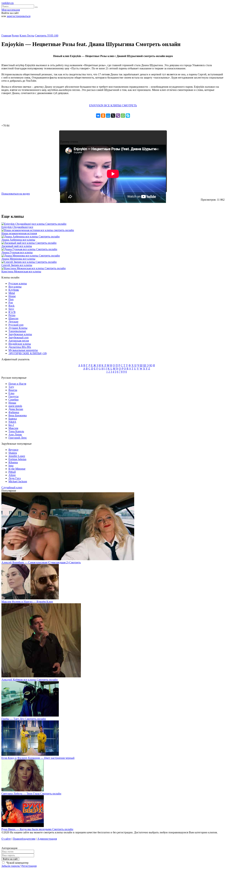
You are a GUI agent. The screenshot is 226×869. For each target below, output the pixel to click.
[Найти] (36, 7)
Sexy (11, 308)
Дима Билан (15, 409)
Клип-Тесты (27, 35)
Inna (10, 465)
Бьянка (12, 418)
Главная (6, 35)
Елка (11, 393)
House (12, 296)
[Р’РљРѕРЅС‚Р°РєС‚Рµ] (98, 115)
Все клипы (15, 286)
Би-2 (11, 424)
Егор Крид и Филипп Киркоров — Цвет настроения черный (38, 757)
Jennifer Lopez (16, 456)
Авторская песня (18, 340)
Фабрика (13, 412)
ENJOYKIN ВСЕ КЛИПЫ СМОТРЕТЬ (113, 105)
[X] (113, 115)
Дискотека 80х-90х (19, 346)
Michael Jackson (17, 481)
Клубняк (13, 289)
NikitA (12, 421)
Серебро (13, 399)
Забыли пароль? (11, 865)
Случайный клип (11, 487)
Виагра (12, 390)
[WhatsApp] (123, 115)
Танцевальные (17, 331)
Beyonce (13, 449)
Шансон (13, 318)
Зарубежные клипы (20, 334)
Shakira (12, 452)
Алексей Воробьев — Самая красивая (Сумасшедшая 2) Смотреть (41, 562)
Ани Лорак (15, 434)
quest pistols (15, 405)
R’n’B (12, 312)
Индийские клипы (19, 343)
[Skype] (128, 115)
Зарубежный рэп (18, 337)
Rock (11, 305)
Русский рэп (15, 324)
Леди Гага (14, 478)
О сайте (6, 838)
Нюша (12, 402)
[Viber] (118, 115)
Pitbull (12, 471)
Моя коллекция (10, 9)
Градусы (13, 396)
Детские (13, 321)
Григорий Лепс (17, 437)
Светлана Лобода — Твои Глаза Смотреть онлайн (31, 793)
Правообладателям (24, 838)
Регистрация (29, 865)
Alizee (12, 475)
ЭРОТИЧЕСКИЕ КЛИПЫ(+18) (27, 353)
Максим (13, 428)
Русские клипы (17, 283)
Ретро (11, 315)
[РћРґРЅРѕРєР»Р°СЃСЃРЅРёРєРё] (103, 115)
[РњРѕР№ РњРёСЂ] (108, 115)
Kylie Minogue (16, 468)
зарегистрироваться (18, 16)
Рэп (10, 302)
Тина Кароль (16, 431)
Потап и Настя (17, 383)
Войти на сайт (10, 859)
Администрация (47, 838)
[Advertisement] (113, 27)
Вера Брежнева (17, 415)
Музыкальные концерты (23, 350)
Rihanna (13, 462)
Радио (15, 35)
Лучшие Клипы (17, 327)
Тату (11, 386)
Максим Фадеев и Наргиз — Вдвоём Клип (27, 601)
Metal (11, 292)
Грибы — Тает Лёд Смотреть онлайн (23, 718)
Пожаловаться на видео (15, 193)
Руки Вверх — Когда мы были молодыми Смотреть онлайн (37, 829)
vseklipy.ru (7, 2)
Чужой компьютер (17, 862)
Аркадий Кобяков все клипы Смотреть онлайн (29, 679)
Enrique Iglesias (17, 459)
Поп (11, 299)
